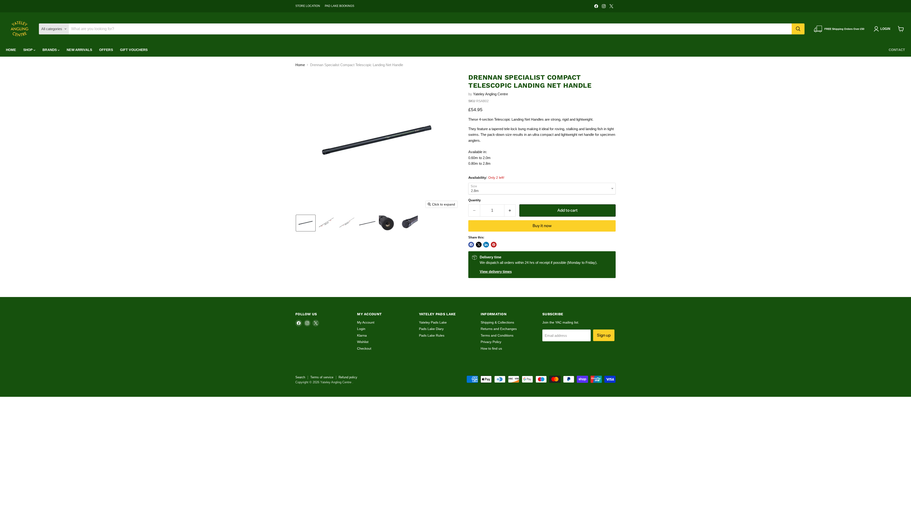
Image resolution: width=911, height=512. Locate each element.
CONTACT (897, 50)
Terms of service (321, 377)
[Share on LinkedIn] (486, 244)
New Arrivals (79, 50)
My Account (365, 322)
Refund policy (348, 377)
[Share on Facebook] (471, 244)
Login (361, 329)
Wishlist (362, 342)
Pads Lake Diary (431, 329)
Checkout (364, 348)
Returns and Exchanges (499, 329)
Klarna (362, 335)
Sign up (604, 335)
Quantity (474, 200)
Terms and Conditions (497, 335)
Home (11, 50)
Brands (50, 50)
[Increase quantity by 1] (510, 210)
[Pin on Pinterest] (494, 244)
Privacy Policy (491, 342)
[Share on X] (479, 244)
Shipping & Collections (497, 322)
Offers (106, 50)
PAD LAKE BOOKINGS (339, 6)
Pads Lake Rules (431, 335)
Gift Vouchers (134, 50)
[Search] (798, 28)
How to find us (491, 348)
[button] (305, 223)
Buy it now (542, 225)
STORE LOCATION (307, 6)
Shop (28, 50)
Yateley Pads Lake (433, 322)
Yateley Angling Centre (490, 94)
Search (300, 377)
